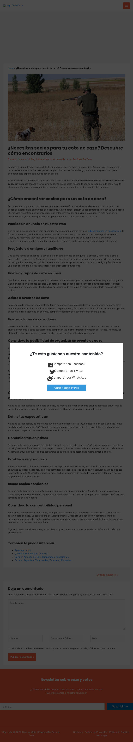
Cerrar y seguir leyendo (66, 388)
